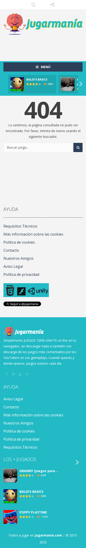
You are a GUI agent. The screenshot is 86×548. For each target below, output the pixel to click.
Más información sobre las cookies (33, 234)
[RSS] (27, 374)
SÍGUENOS (52, 4)
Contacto (11, 250)
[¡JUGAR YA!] (17, 84)
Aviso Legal (13, 266)
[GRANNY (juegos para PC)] (10, 475)
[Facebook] (6, 374)
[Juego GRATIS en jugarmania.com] (43, 24)
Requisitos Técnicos (20, 226)
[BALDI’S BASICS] (10, 496)
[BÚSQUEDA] (78, 147)
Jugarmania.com (48, 535)
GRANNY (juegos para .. (38, 471)
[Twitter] (13, 374)
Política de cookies (19, 242)
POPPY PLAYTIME (33, 512)
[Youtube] (20, 374)
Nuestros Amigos (18, 258)
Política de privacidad (21, 274)
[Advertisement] (44, 46)
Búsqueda (33, 4)
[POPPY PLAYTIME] (10, 516)
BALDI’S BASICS (36, 79)
